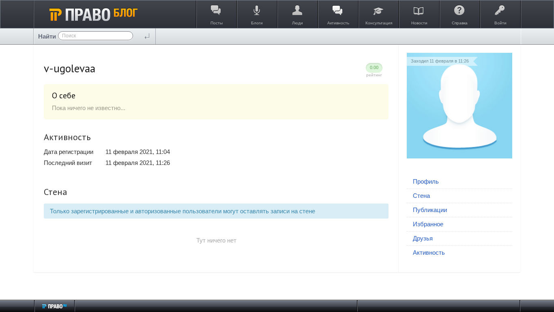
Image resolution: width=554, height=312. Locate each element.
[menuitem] (459, 182)
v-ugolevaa (69, 68)
